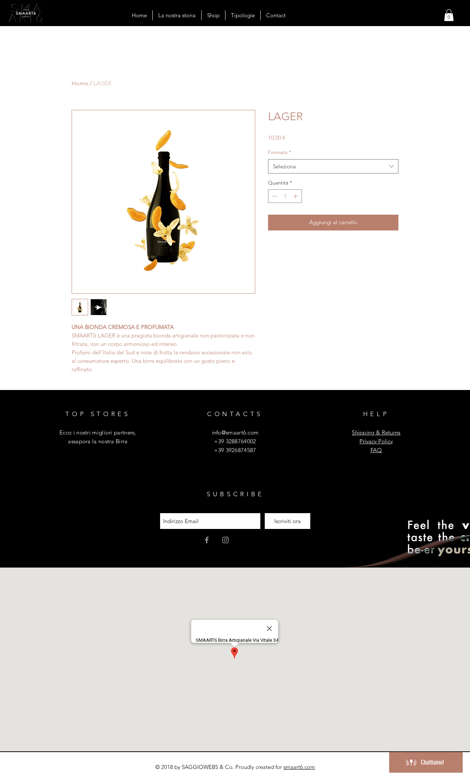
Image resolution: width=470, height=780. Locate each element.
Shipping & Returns (376, 432)
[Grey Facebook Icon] (206, 540)
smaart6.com (299, 766)
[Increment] (296, 196)
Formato (279, 152)
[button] (449, 15)
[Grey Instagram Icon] (225, 540)
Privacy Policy (376, 441)
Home (80, 83)
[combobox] (333, 166)
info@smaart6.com (235, 432)
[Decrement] (273, 196)
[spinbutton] (285, 196)
